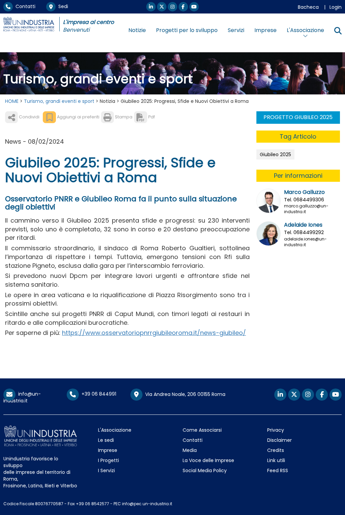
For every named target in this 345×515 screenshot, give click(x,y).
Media (190, 450)
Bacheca (308, 7)
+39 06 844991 (97, 394)
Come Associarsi (202, 430)
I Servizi (106, 470)
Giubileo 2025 (275, 154)
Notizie (137, 30)
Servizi (236, 30)
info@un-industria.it (22, 397)
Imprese (265, 30)
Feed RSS (277, 470)
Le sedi (106, 440)
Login (336, 7)
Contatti (24, 6)
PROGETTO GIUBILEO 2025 (298, 117)
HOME (12, 101)
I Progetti (108, 460)
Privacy (275, 430)
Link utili (276, 460)
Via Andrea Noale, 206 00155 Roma (184, 394)
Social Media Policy (205, 470)
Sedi (62, 6)
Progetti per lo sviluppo (187, 30)
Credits (275, 450)
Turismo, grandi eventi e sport (59, 101)
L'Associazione (114, 430)
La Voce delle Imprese (208, 460)
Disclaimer (279, 440)
